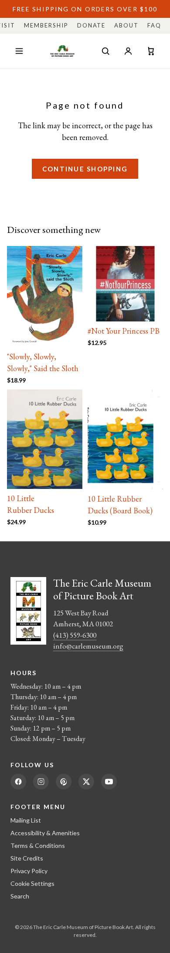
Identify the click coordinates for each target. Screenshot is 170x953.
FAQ (154, 25)
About (126, 25)
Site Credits (26, 858)
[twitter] (86, 781)
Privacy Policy (29, 870)
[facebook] (18, 781)
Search (19, 896)
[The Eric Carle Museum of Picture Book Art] (62, 51)
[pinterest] (63, 781)
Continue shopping (85, 169)
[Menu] (19, 51)
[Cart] (151, 51)
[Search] (105, 51)
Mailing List (25, 820)
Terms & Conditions (37, 845)
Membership (46, 25)
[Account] (128, 51)
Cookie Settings (32, 883)
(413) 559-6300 (74, 635)
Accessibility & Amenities (45, 833)
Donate (91, 25)
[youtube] (109, 781)
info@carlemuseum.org (88, 646)
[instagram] (41, 781)
